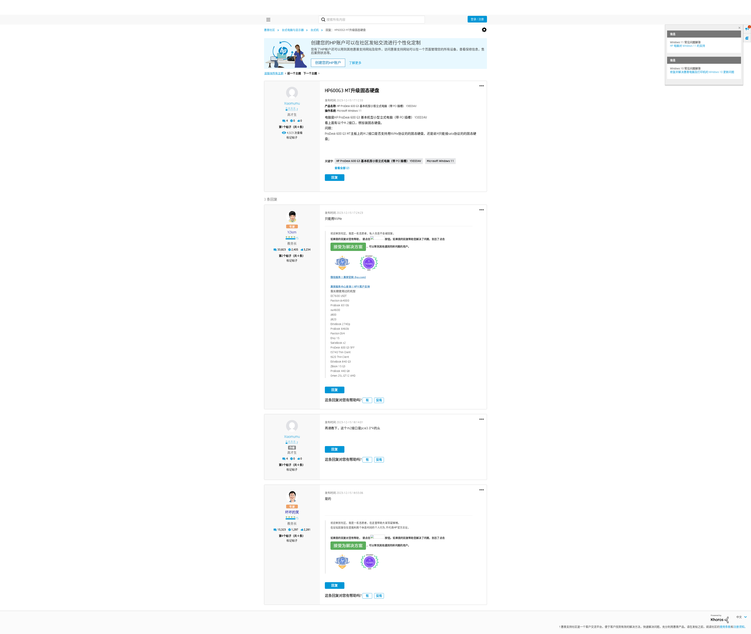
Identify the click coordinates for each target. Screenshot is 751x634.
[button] (481, 86)
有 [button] (367, 400)
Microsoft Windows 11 (440, 161)
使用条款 (725, 627)
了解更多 (355, 63)
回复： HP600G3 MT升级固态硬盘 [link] (346, 30)
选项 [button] (484, 30)
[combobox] (372, 19)
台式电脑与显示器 (293, 30)
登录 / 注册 (477, 19)
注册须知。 (740, 627)
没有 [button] (379, 400)
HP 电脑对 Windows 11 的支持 (687, 46)
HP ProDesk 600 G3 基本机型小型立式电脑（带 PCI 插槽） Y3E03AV (378, 161)
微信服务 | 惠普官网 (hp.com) (348, 277)
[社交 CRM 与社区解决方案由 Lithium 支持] (720, 618)
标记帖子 (292, 137)
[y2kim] (292, 216)
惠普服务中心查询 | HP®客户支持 (350, 286)
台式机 (315, 30)
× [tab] (739, 27)
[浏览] (267, 19)
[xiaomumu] (292, 93)
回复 (334, 177)
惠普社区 (269, 30)
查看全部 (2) (342, 168)
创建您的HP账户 (328, 63)
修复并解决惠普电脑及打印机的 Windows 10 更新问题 (702, 72)
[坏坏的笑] (292, 496)
